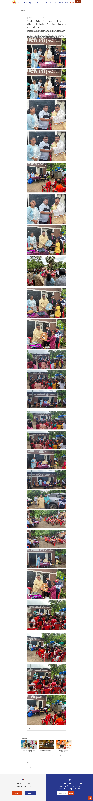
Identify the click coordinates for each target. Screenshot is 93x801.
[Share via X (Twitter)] (29, 728)
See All (71, 738)
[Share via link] (35, 728)
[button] (70, 10)
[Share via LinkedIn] (32, 728)
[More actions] (65, 17)
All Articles (23, 10)
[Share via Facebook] (27, 728)
